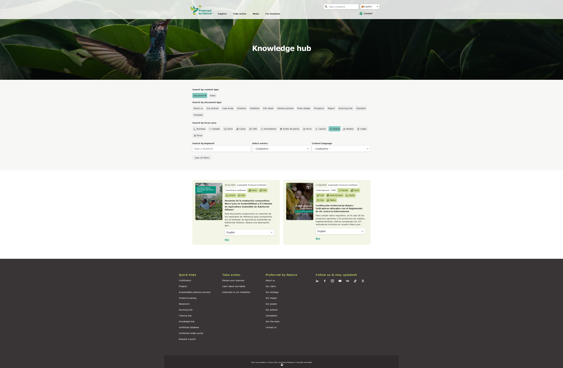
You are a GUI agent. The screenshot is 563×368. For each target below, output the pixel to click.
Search (326, 6)
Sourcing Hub (345, 108)
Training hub (185, 315)
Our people (271, 304)
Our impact (271, 298)
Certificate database (189, 327)
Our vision (271, 286)
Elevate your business (233, 280)
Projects (183, 286)
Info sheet (268, 108)
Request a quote (187, 339)
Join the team (273, 321)
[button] (199, 274)
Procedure (319, 108)
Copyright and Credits (304, 362)
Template (198, 115)
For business (273, 13)
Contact (368, 13)
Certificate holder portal (191, 333)
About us (198, 108)
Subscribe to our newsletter (236, 292)
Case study (227, 108)
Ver (227, 239)
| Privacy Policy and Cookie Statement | (281, 362)
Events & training (187, 298)
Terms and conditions (258, 362)
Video (213, 95)
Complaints (271, 315)
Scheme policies (285, 108)
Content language (322, 143)
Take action (239, 13)
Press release (303, 108)
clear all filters (202, 157)
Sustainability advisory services (194, 292)
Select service (260, 143)
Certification (185, 280)
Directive (241, 108)
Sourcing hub (186, 309)
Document (199, 95)
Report (331, 108)
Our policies (212, 108)
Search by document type (207, 102)
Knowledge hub (187, 321)
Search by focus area (204, 123)
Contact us (271, 327)
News (256, 13)
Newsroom (184, 304)
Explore (222, 13)
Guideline (254, 108)
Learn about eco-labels (233, 286)
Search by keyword (203, 143)
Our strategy (272, 292)
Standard (361, 108)
